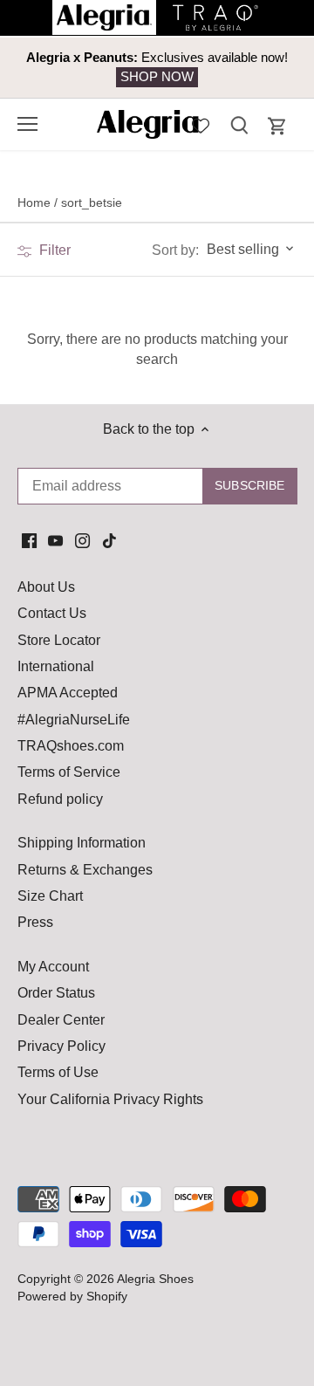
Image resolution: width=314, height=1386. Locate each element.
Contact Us (51, 613)
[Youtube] (55, 540)
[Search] (239, 124)
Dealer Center (61, 1019)
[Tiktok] (109, 540)
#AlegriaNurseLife (73, 719)
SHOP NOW (157, 76)
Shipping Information (81, 842)
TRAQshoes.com (70, 745)
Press (35, 922)
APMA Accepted (67, 692)
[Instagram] (82, 540)
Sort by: (175, 250)
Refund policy (60, 799)
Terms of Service (68, 772)
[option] (157, 67)
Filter (53, 250)
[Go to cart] (277, 126)
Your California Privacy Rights (110, 1099)
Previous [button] (52, 67)
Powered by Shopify (72, 1296)
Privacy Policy (61, 1046)
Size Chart (50, 896)
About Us (46, 587)
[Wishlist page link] (200, 124)
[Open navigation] (27, 124)
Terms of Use (58, 1072)
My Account (53, 966)
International (55, 666)
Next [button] (262, 67)
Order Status (56, 992)
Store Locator (58, 640)
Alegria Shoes (155, 1279)
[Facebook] (29, 540)
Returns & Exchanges (85, 869)
